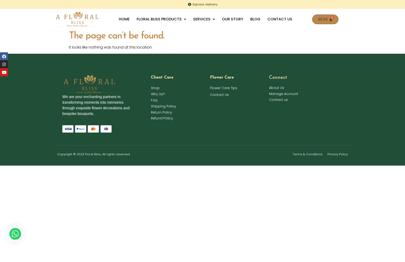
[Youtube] (4, 72)
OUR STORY (232, 19)
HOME (124, 19)
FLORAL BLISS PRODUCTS (159, 19)
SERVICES (201, 19)
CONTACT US (279, 19)
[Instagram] (4, 64)
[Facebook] (4, 56)
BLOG (255, 19)
